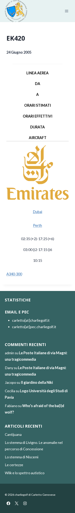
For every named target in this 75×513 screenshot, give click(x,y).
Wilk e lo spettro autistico (24, 473)
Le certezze (14, 465)
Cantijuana (13, 434)
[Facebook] (8, 503)
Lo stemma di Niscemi (21, 457)
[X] (16, 503)
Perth (37, 225)
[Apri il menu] (66, 11)
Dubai (37, 211)
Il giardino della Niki (37, 382)
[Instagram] (25, 503)
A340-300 (14, 274)
